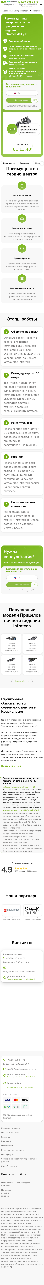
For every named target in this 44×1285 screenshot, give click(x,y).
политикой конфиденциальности (27, 106)
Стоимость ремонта (10, 1128)
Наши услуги (7, 1154)
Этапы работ (25, 163)
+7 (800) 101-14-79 (28, 1)
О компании (7, 1145)
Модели (38, 163)
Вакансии (6, 1141)
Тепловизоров (23, 1182)
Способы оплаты (9, 1166)
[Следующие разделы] (42, 163)
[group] (11, 913)
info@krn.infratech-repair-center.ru (19, 971)
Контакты (5, 1137)
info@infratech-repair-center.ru (21, 1069)
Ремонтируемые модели (12, 1150)
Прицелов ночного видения (6, 1193)
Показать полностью (11, 766)
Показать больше (22, 681)
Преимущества (9, 163)
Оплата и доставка (10, 1132)
